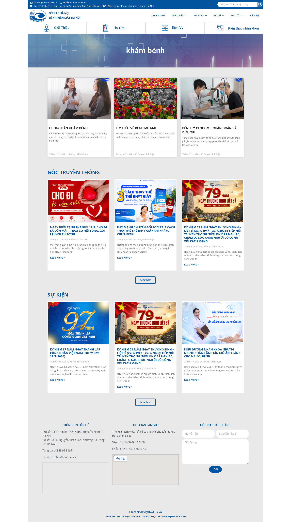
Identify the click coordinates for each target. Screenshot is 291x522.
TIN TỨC (235, 15)
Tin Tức (118, 28)
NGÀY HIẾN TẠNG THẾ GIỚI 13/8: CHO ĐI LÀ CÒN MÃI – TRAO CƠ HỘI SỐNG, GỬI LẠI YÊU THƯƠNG (78, 230)
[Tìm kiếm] (260, 4)
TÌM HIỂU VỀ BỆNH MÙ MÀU (136, 128)
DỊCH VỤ (199, 15)
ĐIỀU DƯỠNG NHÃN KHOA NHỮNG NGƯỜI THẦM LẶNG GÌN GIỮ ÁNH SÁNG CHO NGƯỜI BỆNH (212, 352)
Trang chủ (158, 15)
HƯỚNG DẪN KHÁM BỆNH (68, 128)
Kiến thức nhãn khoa (243, 28)
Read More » (57, 257)
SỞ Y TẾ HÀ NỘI (59, 13)
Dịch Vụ (177, 27)
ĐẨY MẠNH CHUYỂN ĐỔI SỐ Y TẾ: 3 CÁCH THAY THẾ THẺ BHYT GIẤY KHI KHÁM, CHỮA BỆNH (146, 230)
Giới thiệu (178, 15)
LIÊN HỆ (254, 15)
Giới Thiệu (61, 28)
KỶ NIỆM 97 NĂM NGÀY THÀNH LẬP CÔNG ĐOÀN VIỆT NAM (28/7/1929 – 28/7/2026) (75, 352)
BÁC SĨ (217, 15)
